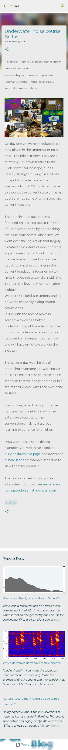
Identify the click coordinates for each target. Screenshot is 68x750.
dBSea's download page (23, 454)
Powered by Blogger (36, 744)
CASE (32, 186)
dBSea (15, 6)
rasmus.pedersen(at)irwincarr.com (30, 490)
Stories (11, 502)
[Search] (62, 6)
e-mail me (50, 484)
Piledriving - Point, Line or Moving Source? (31, 598)
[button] (7, 49)
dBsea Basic (13, 460)
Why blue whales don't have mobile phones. (32, 663)
